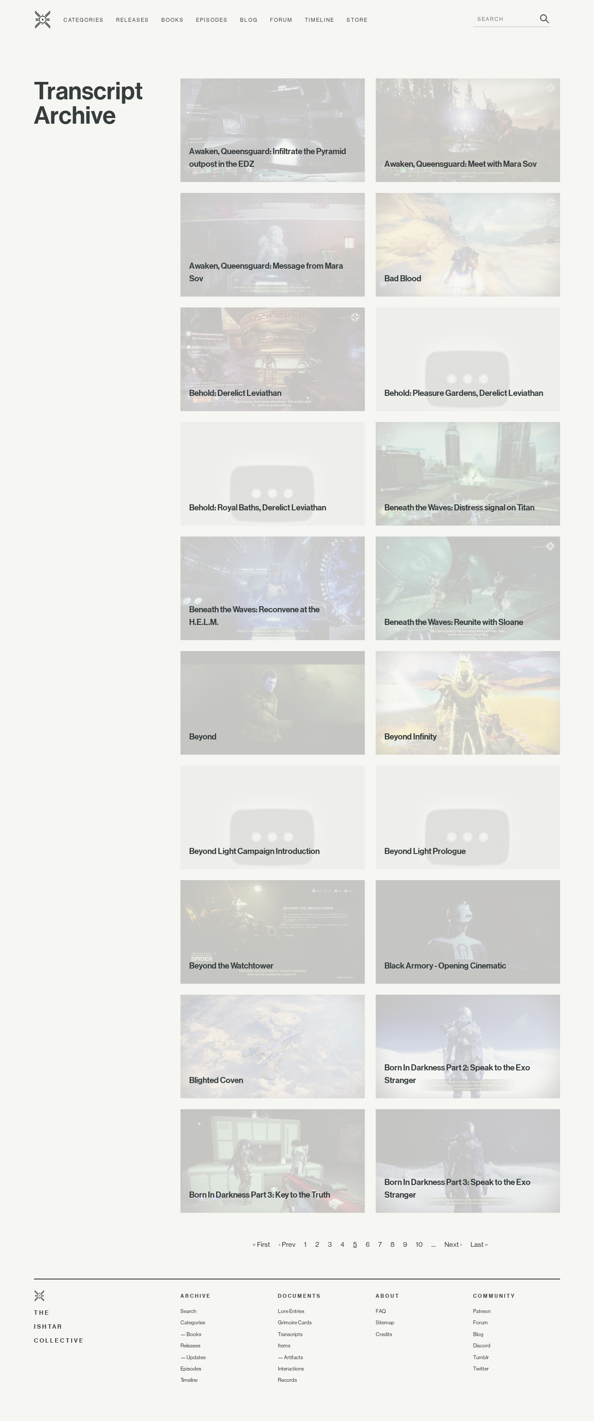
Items (284, 1346)
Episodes (212, 20)
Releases (132, 20)
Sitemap (385, 1323)
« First (261, 1244)
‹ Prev (287, 1244)
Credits (384, 1334)
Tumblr (481, 1357)
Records (287, 1380)
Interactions (291, 1369)
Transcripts (290, 1334)
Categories (83, 20)
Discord (482, 1346)
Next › (453, 1244)
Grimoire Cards (295, 1323)
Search (188, 1311)
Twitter (481, 1369)
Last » (479, 1244)
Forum (281, 20)
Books (172, 20)
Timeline (319, 20)
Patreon (482, 1311)
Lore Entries (291, 1311)
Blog (249, 20)
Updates (196, 1357)
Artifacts (293, 1357)
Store (357, 20)
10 (419, 1244)
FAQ (381, 1311)
